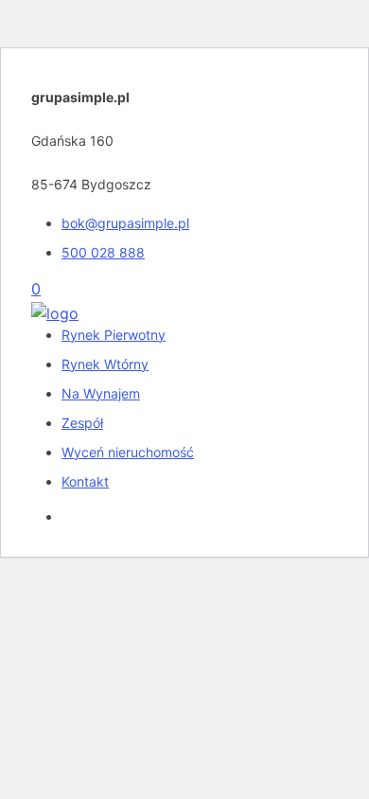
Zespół (82, 423)
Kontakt (85, 481)
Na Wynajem (101, 393)
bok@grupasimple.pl (125, 223)
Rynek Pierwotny (114, 335)
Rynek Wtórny (105, 364)
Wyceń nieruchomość (128, 452)
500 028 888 (103, 252)
